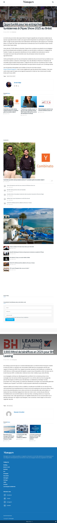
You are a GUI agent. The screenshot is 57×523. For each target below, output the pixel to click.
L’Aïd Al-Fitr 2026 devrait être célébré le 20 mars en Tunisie (19, 202)
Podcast (5, 484)
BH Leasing (9, 405)
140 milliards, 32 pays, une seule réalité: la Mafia (20, 257)
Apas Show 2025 (11, 76)
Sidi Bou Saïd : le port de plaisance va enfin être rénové (18, 198)
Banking (5, 465)
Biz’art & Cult (6, 467)
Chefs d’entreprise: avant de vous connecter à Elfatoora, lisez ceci (21, 185)
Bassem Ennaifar (19, 412)
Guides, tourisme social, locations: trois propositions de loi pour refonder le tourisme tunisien (24, 240)
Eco (4, 471)
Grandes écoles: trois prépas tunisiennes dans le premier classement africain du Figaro (25, 194)
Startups (5, 480)
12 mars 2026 (13, 259)
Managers (5, 478)
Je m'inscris (10, 319)
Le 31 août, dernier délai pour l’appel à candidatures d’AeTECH (22, 436)
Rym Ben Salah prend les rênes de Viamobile (16, 189)
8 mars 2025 (6, 32)
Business (14, 32)
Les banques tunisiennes (9, 486)
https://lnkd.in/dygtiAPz (9, 69)
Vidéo (4, 482)
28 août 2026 (6, 440)
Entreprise (14, 359)
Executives (6, 475)
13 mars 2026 (6, 113)
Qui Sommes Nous (7, 515)
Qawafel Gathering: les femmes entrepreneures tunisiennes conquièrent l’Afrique (27, 252)
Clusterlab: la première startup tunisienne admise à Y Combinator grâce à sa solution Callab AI (10, 110)
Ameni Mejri (17, 82)
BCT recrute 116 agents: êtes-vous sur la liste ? (19, 268)
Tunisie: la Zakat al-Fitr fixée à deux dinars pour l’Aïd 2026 (22, 246)
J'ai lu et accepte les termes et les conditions (17, 317)
